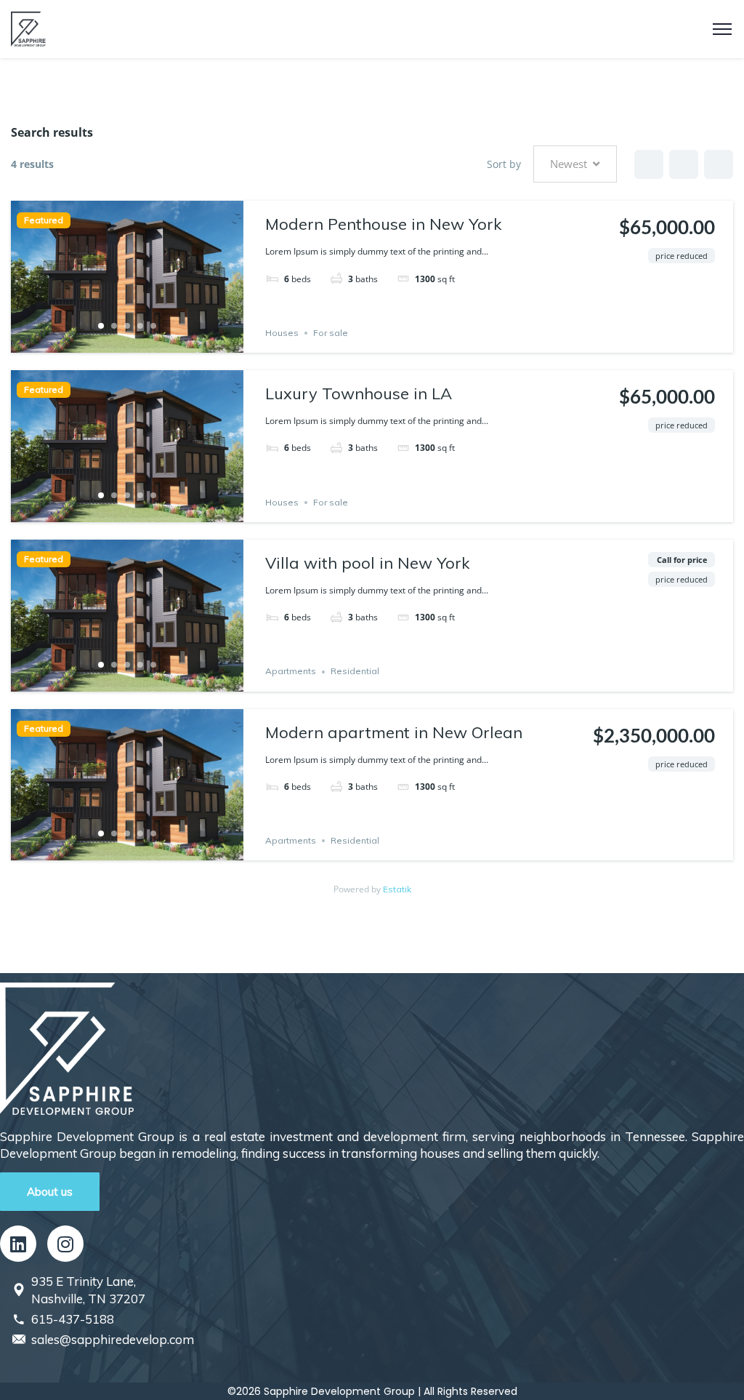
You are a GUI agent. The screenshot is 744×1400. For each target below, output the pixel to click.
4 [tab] (140, 326)
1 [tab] (101, 326)
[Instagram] (65, 1243)
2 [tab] (114, 326)
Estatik (397, 889)
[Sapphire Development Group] (28, 27)
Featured (43, 220)
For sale (330, 332)
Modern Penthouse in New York (383, 224)
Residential (355, 671)
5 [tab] (153, 326)
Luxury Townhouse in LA (358, 393)
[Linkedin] (18, 1243)
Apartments (290, 671)
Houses (282, 332)
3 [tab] (127, 326)
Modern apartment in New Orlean (393, 732)
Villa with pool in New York (367, 563)
